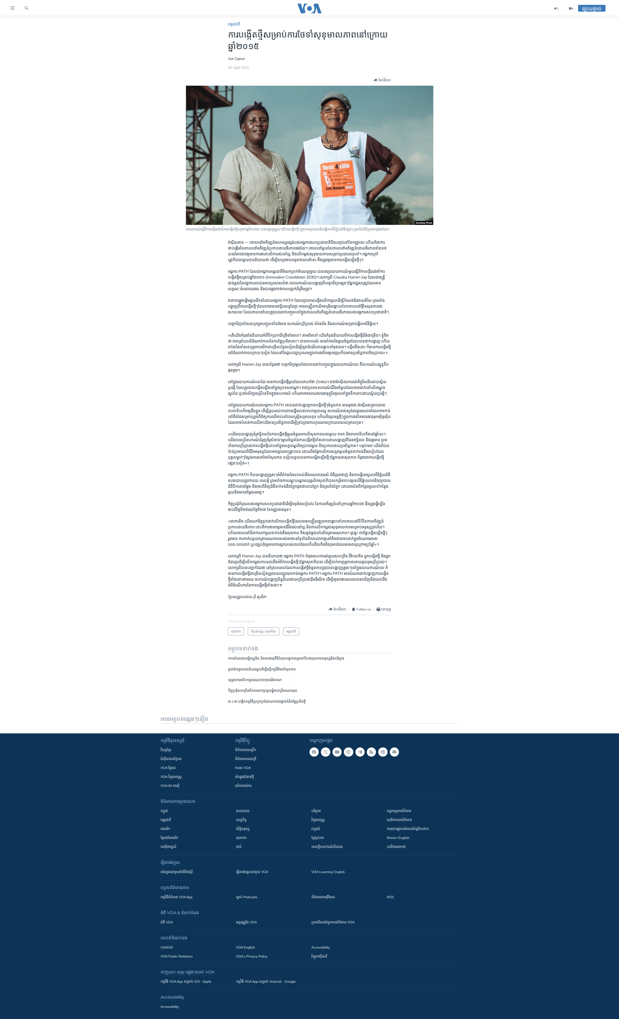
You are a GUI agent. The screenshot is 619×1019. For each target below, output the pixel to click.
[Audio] (556, 8)
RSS (390, 897)
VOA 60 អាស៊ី (170, 786)
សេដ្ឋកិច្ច (241, 820)
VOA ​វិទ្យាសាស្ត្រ (171, 777)
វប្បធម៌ (315, 829)
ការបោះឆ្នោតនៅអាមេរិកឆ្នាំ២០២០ (408, 829)
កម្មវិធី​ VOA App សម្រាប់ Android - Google (266, 981)
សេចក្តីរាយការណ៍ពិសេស (327, 847)
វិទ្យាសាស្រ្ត (318, 820)
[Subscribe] (394, 752)
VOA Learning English (328, 872)
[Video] (571, 8)
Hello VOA (243, 768)
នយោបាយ (243, 811)
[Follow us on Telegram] (360, 752)
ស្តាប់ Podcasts (246, 897)
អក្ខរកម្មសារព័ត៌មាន (399, 811)
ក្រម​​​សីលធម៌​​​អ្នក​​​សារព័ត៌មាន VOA (332, 922)
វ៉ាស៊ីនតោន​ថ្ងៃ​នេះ (171, 759)
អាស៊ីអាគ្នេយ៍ (168, 847)
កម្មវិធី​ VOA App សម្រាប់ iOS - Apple (186, 981)
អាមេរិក (165, 829)
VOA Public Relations (177, 956)
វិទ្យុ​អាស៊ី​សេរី (319, 956)
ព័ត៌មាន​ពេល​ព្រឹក (245, 750)
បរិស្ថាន (316, 811)
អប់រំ (238, 847)
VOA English (245, 947)
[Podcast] (382, 752)
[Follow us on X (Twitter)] (325, 752)
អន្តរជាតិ (234, 24)
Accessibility (320, 947)
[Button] (382, 80)
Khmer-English (398, 838)
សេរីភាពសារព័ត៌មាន (399, 820)
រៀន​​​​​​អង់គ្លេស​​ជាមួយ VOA (252, 872)
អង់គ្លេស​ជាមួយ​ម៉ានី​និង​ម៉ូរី (176, 872)
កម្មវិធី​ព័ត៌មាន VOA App (176, 897)
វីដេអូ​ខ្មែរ (166, 750)
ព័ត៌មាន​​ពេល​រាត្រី (245, 759)
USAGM (167, 947)
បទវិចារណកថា (396, 847)
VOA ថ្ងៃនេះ (168, 768)
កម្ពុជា (164, 811)
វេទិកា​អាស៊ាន (243, 786)
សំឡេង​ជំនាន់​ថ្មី (244, 777)
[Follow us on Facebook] (314, 752)
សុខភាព (241, 838)
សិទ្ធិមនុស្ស (243, 829)
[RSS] (371, 752)
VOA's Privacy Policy (251, 956)
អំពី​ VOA (167, 922)
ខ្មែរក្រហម (317, 838)
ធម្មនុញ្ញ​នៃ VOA (246, 922)
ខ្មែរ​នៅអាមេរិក (169, 838)
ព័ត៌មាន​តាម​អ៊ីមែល (323, 897)
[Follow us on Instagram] (348, 752)
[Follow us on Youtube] (337, 752)
